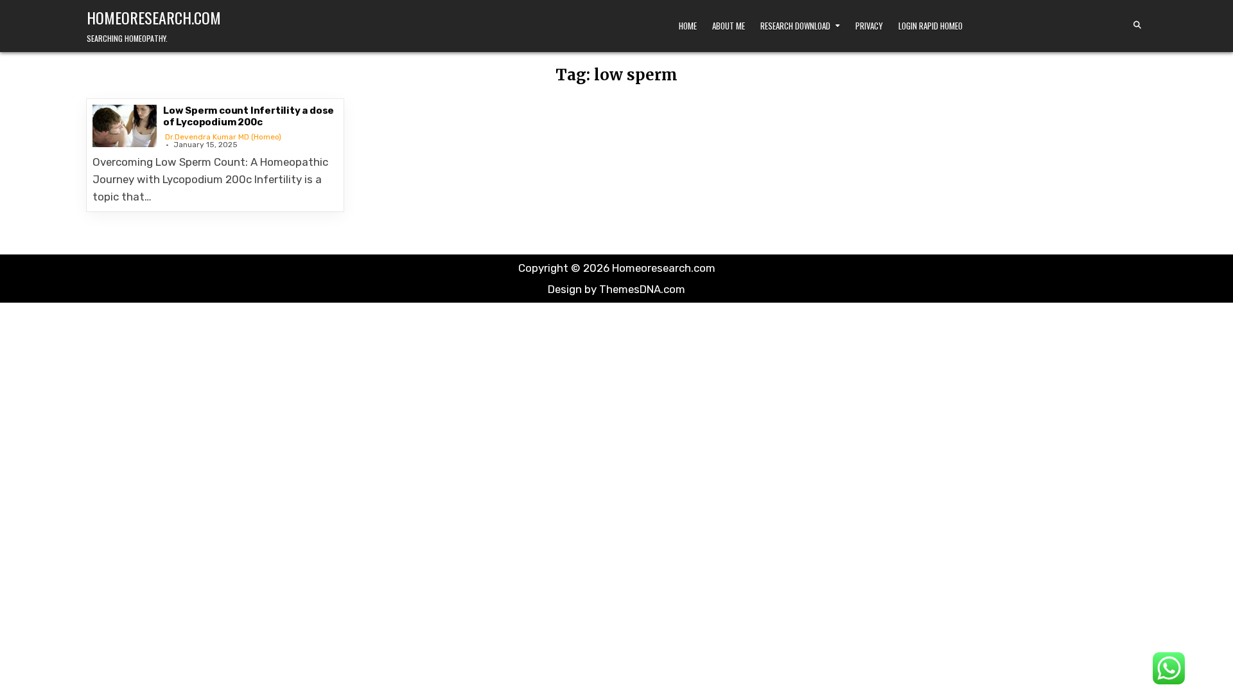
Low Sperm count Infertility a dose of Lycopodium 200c (248, 116)
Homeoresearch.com (154, 17)
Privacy (869, 25)
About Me (728, 25)
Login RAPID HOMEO (930, 25)
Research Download (795, 25)
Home (688, 25)
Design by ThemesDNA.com (616, 289)
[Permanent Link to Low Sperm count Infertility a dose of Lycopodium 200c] (124, 126)
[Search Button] (1137, 25)
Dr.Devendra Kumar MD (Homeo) (223, 137)
